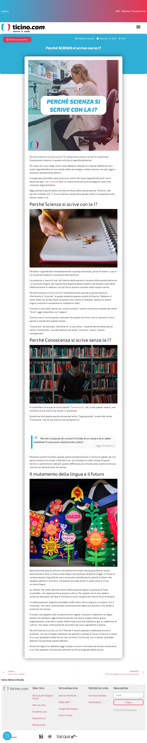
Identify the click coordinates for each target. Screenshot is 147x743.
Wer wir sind (39, 705)
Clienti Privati (65, 715)
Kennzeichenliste (97, 695)
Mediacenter (39, 724)
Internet (63, 695)
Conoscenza (77, 407)
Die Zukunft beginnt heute (42, 697)
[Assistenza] (7, 736)
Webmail (126, 11)
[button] (138, 27)
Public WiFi (64, 702)
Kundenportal (139, 11)
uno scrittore (51, 181)
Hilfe (117, 11)
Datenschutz (39, 718)
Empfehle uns (39, 711)
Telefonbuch (95, 702)
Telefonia (72, 695)
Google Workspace (68, 708)
